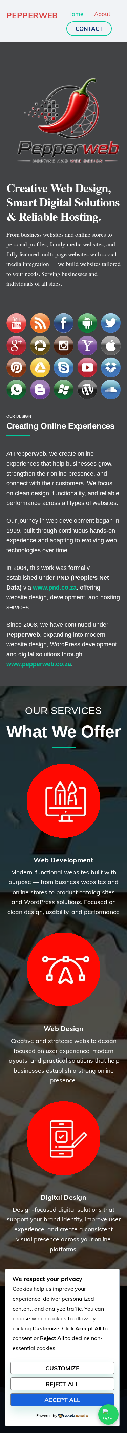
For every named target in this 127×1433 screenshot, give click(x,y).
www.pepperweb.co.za (38, 664)
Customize (62, 1368)
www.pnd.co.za (55, 587)
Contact (89, 28)
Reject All (62, 1384)
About (102, 13)
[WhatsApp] (108, 1414)
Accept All (62, 1400)
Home (75, 13)
